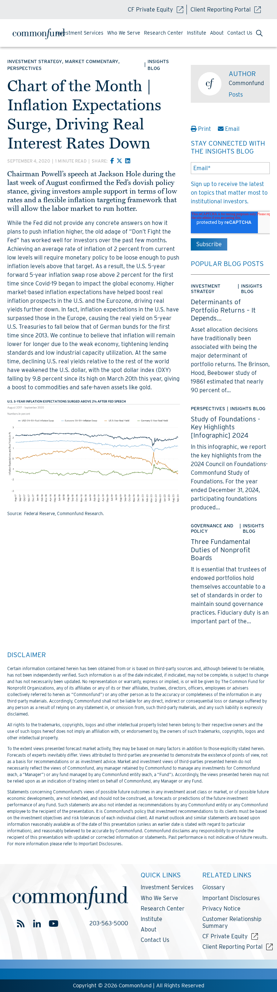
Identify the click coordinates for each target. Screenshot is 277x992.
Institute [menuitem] (196, 33)
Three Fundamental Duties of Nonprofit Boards (220, 549)
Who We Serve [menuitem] (123, 33)
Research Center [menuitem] (163, 33)
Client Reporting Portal (220, 9)
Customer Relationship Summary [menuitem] (231, 922)
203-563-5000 (108, 923)
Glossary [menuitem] (213, 887)
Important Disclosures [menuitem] (231, 898)
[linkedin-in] (37, 924)
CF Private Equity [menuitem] (225, 936)
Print (204, 128)
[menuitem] (259, 34)
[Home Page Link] (41, 34)
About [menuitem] (217, 33)
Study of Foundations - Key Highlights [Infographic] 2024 (225, 427)
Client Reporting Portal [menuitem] (232, 946)
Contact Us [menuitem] (239, 33)
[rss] (21, 924)
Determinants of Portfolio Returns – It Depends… (223, 310)
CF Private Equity (150, 9)
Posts (236, 94)
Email (231, 128)
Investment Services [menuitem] (80, 33)
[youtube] (53, 924)
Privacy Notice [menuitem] (221, 908)
